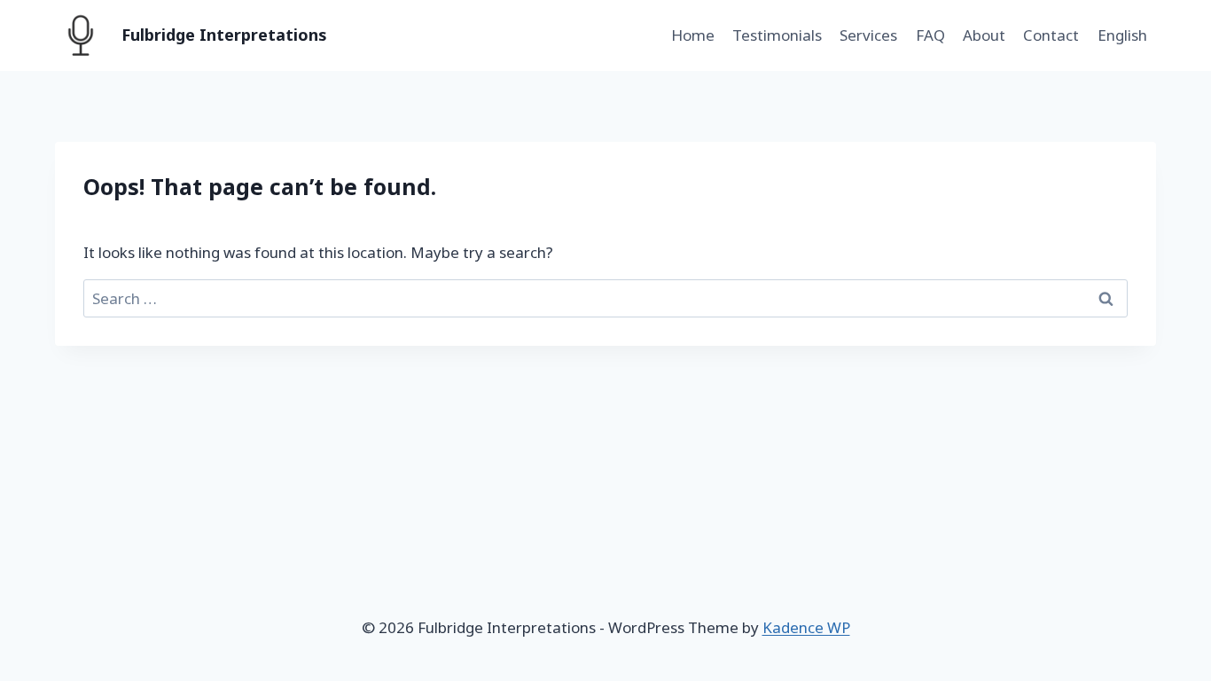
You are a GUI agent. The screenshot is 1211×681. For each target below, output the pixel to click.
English (1122, 35)
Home (693, 35)
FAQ (930, 35)
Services (868, 35)
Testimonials (777, 35)
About (984, 35)
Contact (1051, 35)
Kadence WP (806, 627)
